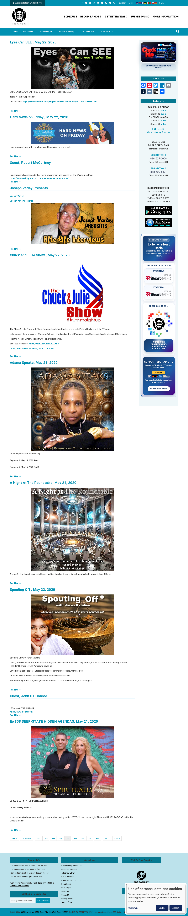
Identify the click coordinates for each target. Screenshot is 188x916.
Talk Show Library (68, 873)
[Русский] (153, 3)
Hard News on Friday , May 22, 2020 (39, 117)
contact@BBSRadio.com (32, 877)
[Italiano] (147, 3)
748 (46, 838)
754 (90, 838)
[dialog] (155, 898)
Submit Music (139, 16)
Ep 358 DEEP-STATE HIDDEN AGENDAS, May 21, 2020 (54, 721)
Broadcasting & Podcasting (72, 866)
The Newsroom (45, 32)
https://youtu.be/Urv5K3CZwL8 (44, 344)
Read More (15, 111)
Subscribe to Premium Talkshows (28, 3)
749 (54, 838)
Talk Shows (28, 32)
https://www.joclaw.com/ (21, 712)
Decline (162, 908)
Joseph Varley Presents (29, 188)
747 (39, 838)
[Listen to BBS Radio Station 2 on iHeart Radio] (159, 294)
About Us (65, 891)
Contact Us (65, 895)
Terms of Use (66, 902)
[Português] (150, 3)
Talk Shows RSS (87, 32)
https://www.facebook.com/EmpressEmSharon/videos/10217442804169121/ (59, 101)
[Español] (155, 3)
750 (61, 838)
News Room (66, 884)
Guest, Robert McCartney (30, 163)
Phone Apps (66, 888)
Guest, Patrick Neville (20, 348)
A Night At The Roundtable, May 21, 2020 (43, 483)
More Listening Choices (158, 132)
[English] (137, 3)
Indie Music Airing (66, 32)
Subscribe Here (159, 389)
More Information (166, 16)
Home (15, 32)
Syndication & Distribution (71, 880)
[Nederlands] (140, 3)
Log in (131, 3)
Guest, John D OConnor (43, 348)
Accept (175, 908)
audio (163, 110)
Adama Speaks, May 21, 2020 (34, 363)
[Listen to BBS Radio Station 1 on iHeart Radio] (159, 277)
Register (122, 3)
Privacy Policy (67, 899)
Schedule (70, 16)
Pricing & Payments (69, 869)
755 (98, 838)
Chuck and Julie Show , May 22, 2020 (40, 255)
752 (76, 838)
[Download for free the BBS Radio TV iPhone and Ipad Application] (158, 222)
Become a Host (90, 16)
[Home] (19, 17)
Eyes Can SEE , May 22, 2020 (33, 42)
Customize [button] (133, 908)
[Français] (142, 3)
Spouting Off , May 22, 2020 (32, 590)
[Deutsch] (145, 3)
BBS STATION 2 (158, 168)
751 (68, 839)
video (163, 121)
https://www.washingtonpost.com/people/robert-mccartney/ (39, 178)
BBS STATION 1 (158, 155)
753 (83, 838)
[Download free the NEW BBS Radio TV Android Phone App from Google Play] (158, 210)
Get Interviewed (116, 16)
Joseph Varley (17, 196)
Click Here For (158, 129)
